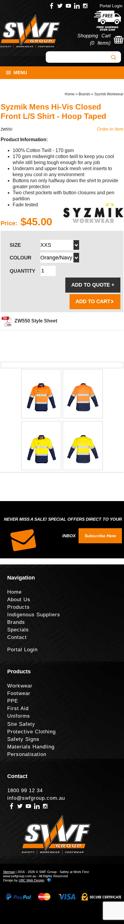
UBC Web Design (31, 880)
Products (18, 607)
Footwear (18, 693)
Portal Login (111, 5)
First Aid (18, 708)
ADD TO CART (93, 301)
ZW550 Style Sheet (35, 320)
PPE (12, 701)
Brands (84, 94)
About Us (18, 599)
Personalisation (26, 754)
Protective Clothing (31, 732)
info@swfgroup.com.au (36, 798)
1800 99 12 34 (25, 790)
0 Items (100, 43)
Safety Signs (23, 739)
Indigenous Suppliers (33, 615)
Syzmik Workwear (108, 94)
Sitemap (9, 872)
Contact (17, 637)
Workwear (20, 686)
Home (70, 94)
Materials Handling (30, 747)
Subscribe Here (100, 535)
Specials (18, 630)
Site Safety (21, 724)
